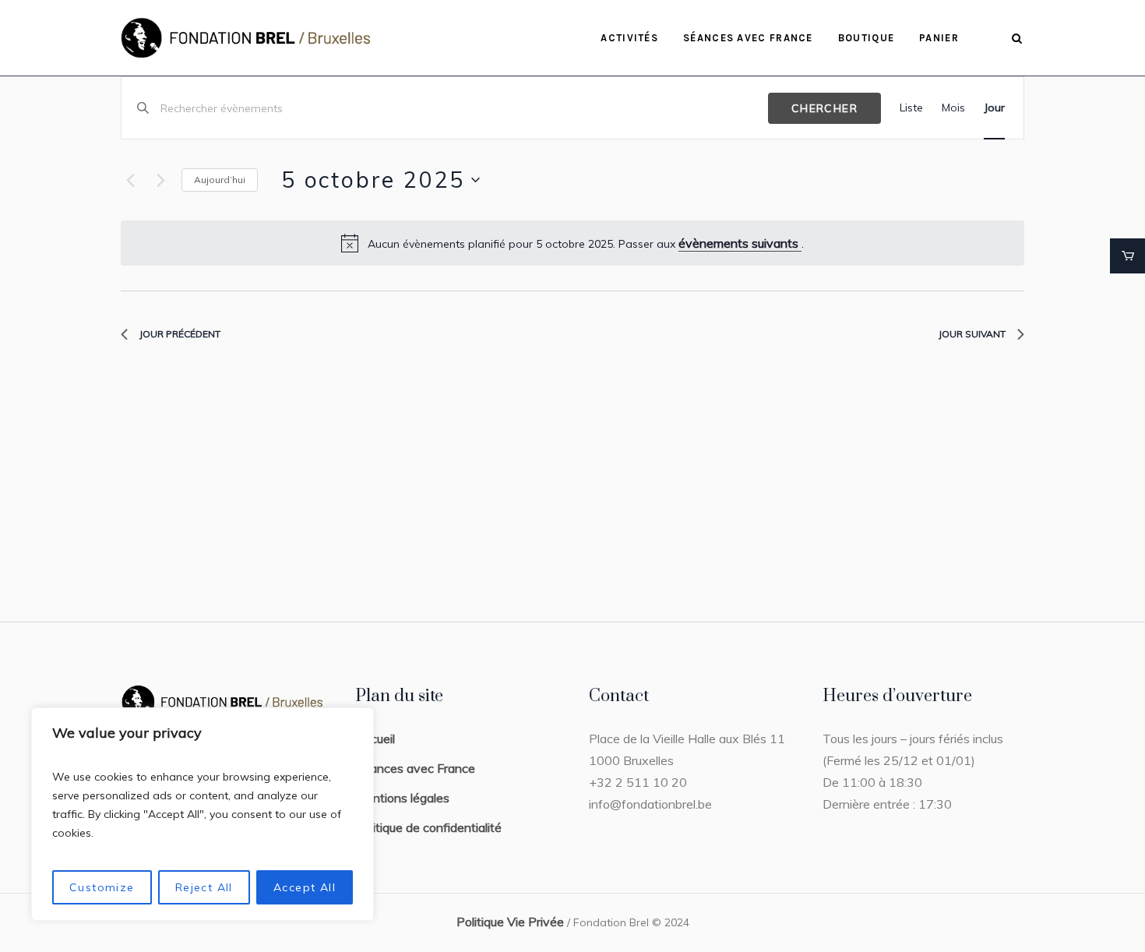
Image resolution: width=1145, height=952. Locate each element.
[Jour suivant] (160, 180)
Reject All (204, 887)
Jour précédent (179, 334)
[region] (202, 814)
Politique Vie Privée (510, 921)
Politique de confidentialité (428, 827)
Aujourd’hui (219, 179)
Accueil (375, 738)
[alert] (572, 243)
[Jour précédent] (130, 180)
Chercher (824, 108)
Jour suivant (972, 334)
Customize (102, 887)
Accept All (304, 887)
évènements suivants (740, 243)
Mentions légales (402, 798)
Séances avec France (415, 768)
